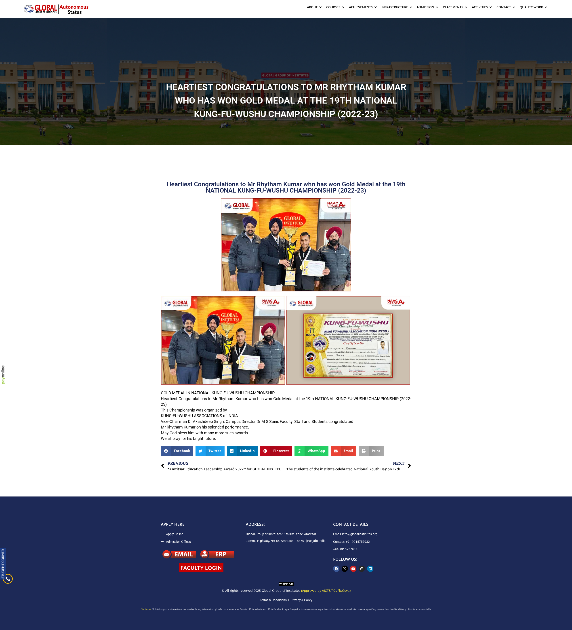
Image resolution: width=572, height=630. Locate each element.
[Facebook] (336, 569)
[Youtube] (353, 569)
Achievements (361, 7)
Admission (425, 7)
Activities (480, 7)
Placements (453, 7)
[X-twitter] (345, 569)
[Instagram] (362, 569)
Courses (333, 7)
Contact (503, 7)
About (312, 7)
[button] (177, 451)
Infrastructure (394, 7)
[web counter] (286, 584)
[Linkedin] (370, 569)
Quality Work (531, 7)
